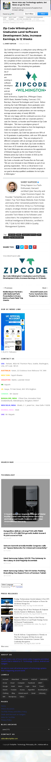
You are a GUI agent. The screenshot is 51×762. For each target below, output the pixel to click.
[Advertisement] (25, 440)
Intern (20, 686)
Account (5, 679)
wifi (4, 697)
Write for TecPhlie (8, 717)
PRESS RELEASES (7, 709)
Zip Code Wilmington (24, 19)
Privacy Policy (6, 720)
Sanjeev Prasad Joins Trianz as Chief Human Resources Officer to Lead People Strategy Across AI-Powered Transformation (31, 620)
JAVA (4, 19)
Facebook (31, 683)
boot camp (12, 17)
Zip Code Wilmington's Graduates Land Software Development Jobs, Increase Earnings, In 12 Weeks (24, 277)
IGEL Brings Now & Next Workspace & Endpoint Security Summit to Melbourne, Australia (31, 611)
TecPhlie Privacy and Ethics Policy (14, 711)
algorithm (31, 690)
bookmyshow (42, 690)
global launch (23, 693)
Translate (19, 587)
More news (4, 646)
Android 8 (43, 679)
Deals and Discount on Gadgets (13, 714)
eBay (13, 693)
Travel (41, 686)
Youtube (13, 690)
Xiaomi (5, 690)
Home (5, 17)
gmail (33, 693)
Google (5, 686)
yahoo (22, 697)
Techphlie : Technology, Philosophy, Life (23, 745)
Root (34, 686)
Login (27, 686)
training (11, 19)
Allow (43, 14)
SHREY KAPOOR (29, 182)
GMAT (40, 683)
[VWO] (11, 14)
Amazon (25, 679)
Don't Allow (29, 14)
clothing (5, 693)
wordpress (12, 697)
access (22, 690)
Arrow (5, 683)
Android (34, 679)
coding (21, 17)
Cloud (12, 683)
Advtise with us (43, 745)
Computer (21, 683)
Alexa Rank (15, 679)
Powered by (6, 14)
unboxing (42, 693)
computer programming (34, 17)
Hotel (13, 686)
